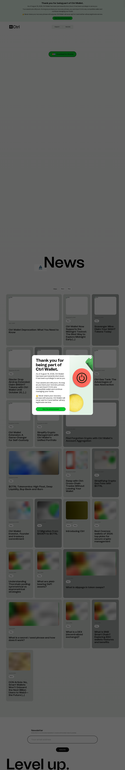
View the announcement (50, 409)
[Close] (90, 357)
